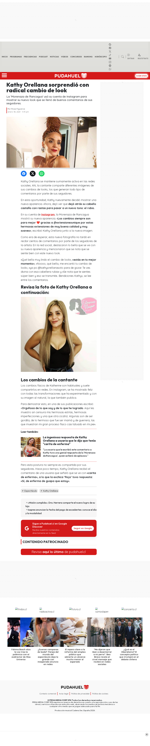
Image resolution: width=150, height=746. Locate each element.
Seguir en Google (83, 528)
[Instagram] (110, 62)
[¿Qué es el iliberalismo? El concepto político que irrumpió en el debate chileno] (129, 632)
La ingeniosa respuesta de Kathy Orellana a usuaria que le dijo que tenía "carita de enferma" (69, 440)
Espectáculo (30, 490)
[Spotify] (110, 65)
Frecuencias (30, 57)
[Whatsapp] (110, 69)
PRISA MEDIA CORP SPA (60, 700)
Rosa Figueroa (18, 109)
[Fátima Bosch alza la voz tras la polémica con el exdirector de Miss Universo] (21, 632)
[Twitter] (33, 173)
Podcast (43, 57)
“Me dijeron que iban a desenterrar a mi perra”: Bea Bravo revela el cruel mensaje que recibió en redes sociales (102, 657)
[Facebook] (110, 47)
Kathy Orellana (50, 490)
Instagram (48, 214)
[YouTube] (110, 58)
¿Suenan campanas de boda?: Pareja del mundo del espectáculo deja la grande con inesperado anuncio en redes (48, 657)
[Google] (110, 44)
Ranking (88, 57)
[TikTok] (110, 55)
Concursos (76, 57)
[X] (110, 51)
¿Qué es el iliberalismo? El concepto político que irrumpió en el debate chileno (129, 654)
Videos (64, 57)
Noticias (54, 57)
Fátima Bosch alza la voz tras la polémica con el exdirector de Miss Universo (20, 654)
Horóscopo (101, 57)
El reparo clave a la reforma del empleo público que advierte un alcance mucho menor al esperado (75, 655)
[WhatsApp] (42, 173)
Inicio (5, 57)
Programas (16, 57)
